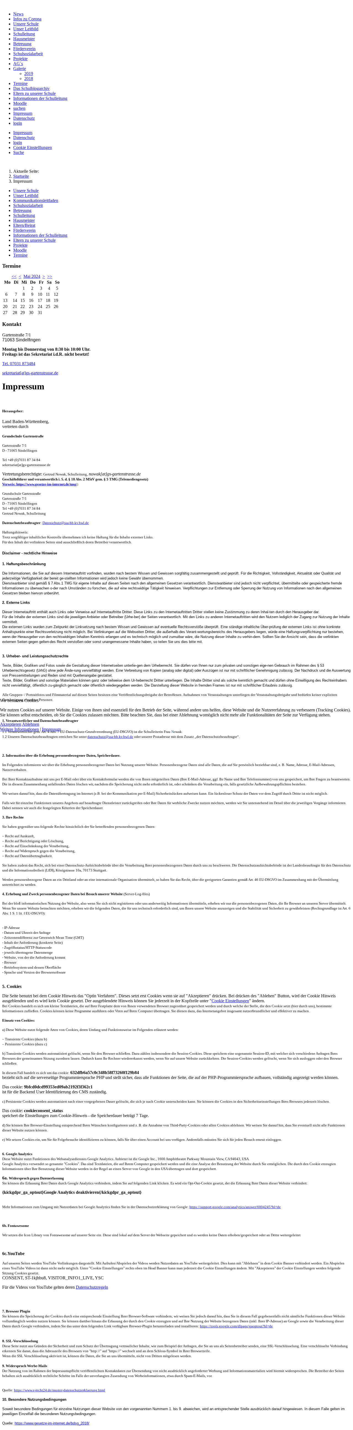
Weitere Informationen (19, 729)
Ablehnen (30, 724)
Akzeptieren (10, 724)
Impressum (51, 729)
